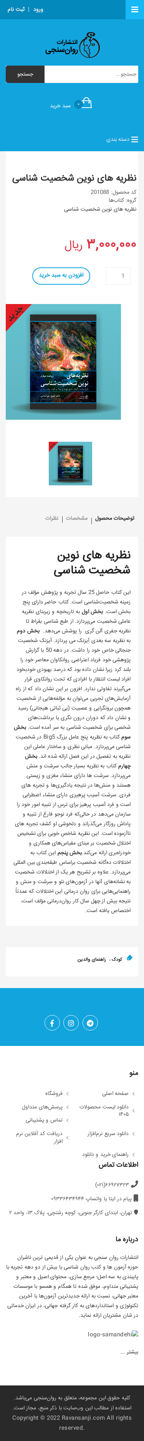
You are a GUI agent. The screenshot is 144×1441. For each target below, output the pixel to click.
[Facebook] (52, 1022)
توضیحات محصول (115, 518)
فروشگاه (54, 1094)
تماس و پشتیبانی (44, 1121)
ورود (38, 9)
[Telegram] (90, 1022)
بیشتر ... (130, 1352)
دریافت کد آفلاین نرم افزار (39, 1137)
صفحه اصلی (115, 1094)
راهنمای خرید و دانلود (105, 1155)
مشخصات (77, 518)
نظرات (51, 518)
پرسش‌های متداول (42, 1108)
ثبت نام (16, 9)
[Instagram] (71, 1022)
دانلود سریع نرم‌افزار (108, 1134)
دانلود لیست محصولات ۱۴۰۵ (104, 1111)
